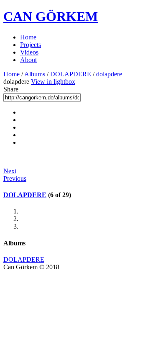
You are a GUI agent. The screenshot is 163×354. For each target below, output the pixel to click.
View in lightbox (53, 81)
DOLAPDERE (70, 74)
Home (28, 37)
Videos (29, 52)
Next (9, 170)
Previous (14, 178)
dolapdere (109, 74)
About (28, 59)
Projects (30, 44)
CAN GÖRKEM (50, 16)
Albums (34, 74)
